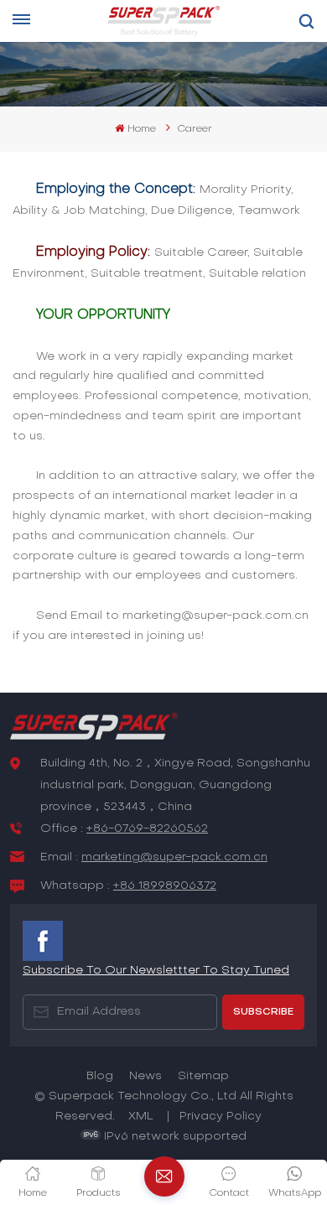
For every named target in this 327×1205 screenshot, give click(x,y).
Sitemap (203, 1076)
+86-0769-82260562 (147, 828)
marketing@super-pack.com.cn (174, 857)
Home (141, 129)
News (145, 1076)
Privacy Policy (220, 1116)
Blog (99, 1076)
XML (140, 1116)
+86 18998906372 (164, 885)
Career (194, 129)
